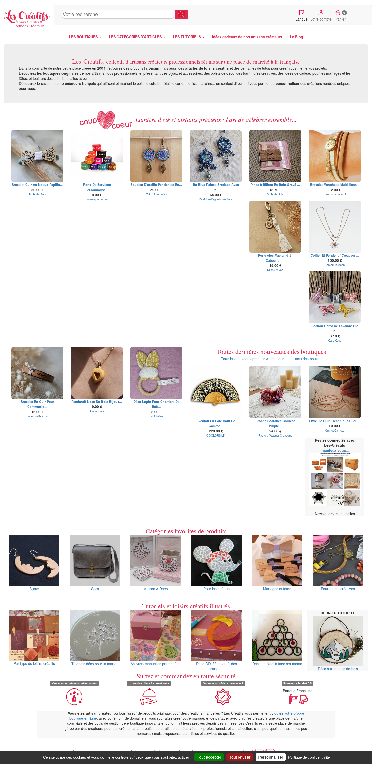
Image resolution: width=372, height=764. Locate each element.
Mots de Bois (37, 194)
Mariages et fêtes (277, 588)
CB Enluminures (156, 194)
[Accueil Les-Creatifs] (27, 18)
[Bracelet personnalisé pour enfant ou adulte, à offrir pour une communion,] (37, 373)
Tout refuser (239, 757)
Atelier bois (97, 411)
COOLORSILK (215, 435)
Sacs (95, 588)
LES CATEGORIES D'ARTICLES (136, 36)
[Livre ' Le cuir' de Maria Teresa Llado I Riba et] (335, 392)
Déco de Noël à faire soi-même (277, 663)
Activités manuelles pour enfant (156, 663)
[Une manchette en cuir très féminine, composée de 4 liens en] (335, 156)
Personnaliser (270, 757)
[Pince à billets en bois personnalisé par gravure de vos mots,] (275, 156)
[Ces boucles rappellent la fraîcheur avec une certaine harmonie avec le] (216, 156)
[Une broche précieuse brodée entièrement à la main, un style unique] (275, 392)
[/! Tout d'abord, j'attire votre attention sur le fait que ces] (156, 373)
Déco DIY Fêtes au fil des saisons (216, 666)
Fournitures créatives (338, 588)
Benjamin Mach (335, 265)
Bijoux (34, 588)
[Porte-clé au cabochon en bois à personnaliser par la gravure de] (275, 227)
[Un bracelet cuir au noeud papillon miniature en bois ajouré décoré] (37, 156)
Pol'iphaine (156, 416)
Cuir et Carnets (334, 430)
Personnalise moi (335, 194)
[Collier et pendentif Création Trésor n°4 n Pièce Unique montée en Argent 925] (335, 227)
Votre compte (321, 19)
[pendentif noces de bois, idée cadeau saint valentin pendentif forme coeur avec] (97, 373)
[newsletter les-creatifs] (335, 479)
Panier (340, 16)
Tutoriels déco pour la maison (95, 663)
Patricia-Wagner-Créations (216, 199)
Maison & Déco (155, 588)
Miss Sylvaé (275, 270)
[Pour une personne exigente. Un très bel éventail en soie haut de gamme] (216, 392)
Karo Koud (334, 340)
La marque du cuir (97, 199)
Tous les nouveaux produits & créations (252, 358)
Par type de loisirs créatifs (34, 663)
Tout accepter (209, 757)
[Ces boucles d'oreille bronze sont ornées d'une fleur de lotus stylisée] (156, 156)
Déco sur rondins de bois (338, 668)
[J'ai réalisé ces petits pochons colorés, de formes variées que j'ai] (335, 297)
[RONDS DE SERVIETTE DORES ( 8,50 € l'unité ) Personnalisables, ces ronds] (97, 156)
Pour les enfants (216, 588)
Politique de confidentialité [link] (309, 757)
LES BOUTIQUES (84, 36)
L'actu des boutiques (308, 358)
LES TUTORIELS (187, 36)
